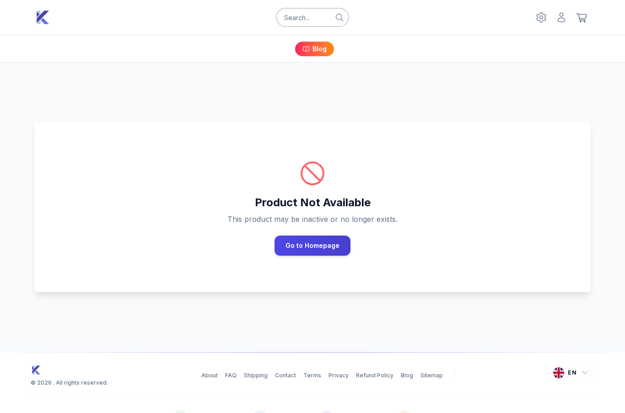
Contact (285, 375)
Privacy (339, 375)
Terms (312, 375)
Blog (319, 49)
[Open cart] (581, 17)
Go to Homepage (312, 245)
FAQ (231, 375)
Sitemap (431, 375)
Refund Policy (374, 375)
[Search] (339, 17)
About (209, 375)
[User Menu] (561, 17)
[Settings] (541, 17)
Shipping (256, 375)
